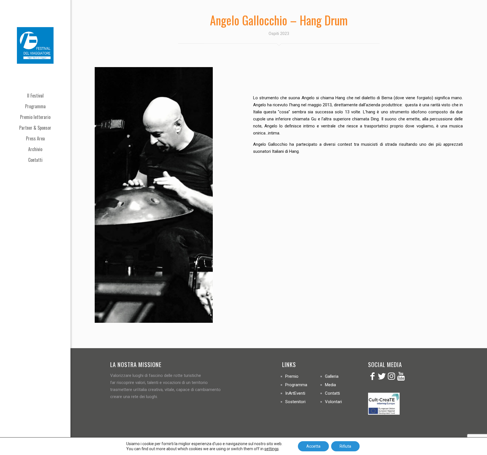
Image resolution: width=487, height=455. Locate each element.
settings (271, 449)
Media (330, 384)
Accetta (313, 446)
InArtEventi (295, 393)
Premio (291, 376)
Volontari (333, 401)
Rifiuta (345, 446)
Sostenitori (295, 401)
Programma (296, 384)
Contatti (332, 393)
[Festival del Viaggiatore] (35, 45)
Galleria (331, 376)
